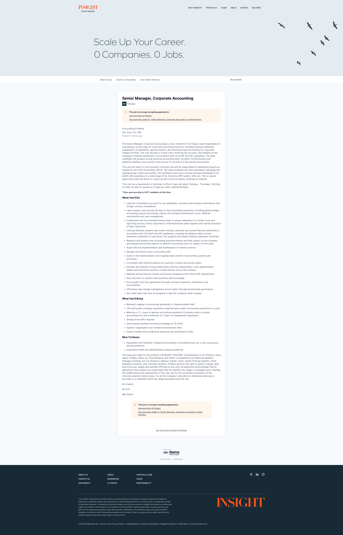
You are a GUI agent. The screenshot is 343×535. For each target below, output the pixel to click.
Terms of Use (105, 524)
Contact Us (84, 479)
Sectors (256, 8)
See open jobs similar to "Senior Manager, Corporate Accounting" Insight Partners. (165, 119)
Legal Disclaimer (133, 524)
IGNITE (140, 479)
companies (126, 79)
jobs (106, 79)
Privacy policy (165, 459)
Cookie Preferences (199, 524)
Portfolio (211, 8)
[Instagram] (263, 474)
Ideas (233, 8)
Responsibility (144, 483)
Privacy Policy (119, 524)
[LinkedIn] (257, 474)
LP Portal (112, 483)
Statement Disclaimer (150, 524)
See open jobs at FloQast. (140, 116)
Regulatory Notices (169, 524)
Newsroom (113, 479)
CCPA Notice (184, 524)
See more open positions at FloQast (171, 430)
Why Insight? (195, 8)
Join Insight (84, 483)
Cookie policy (178, 459)
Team (224, 8)
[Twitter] (251, 474)
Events (244, 8)
